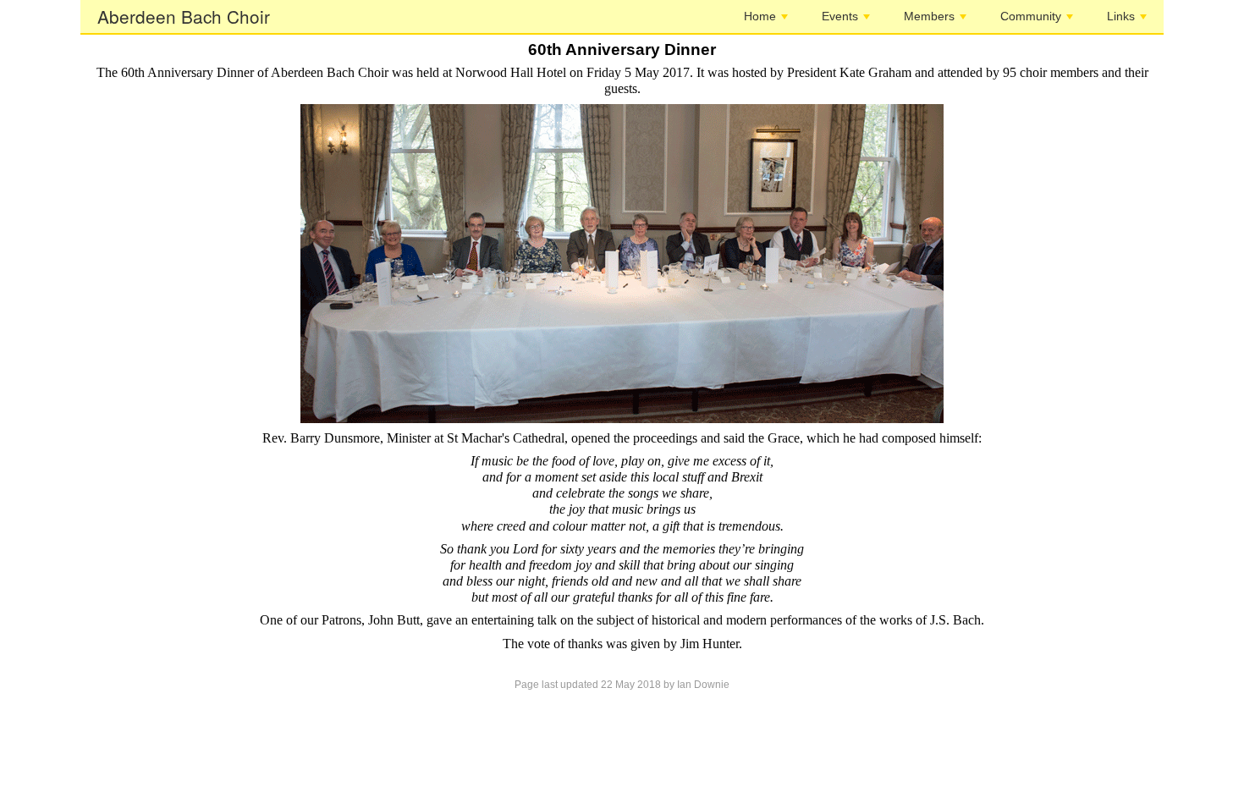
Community (1030, 16)
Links (1121, 16)
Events (840, 16)
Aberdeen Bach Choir (183, 16)
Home (760, 16)
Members (929, 16)
